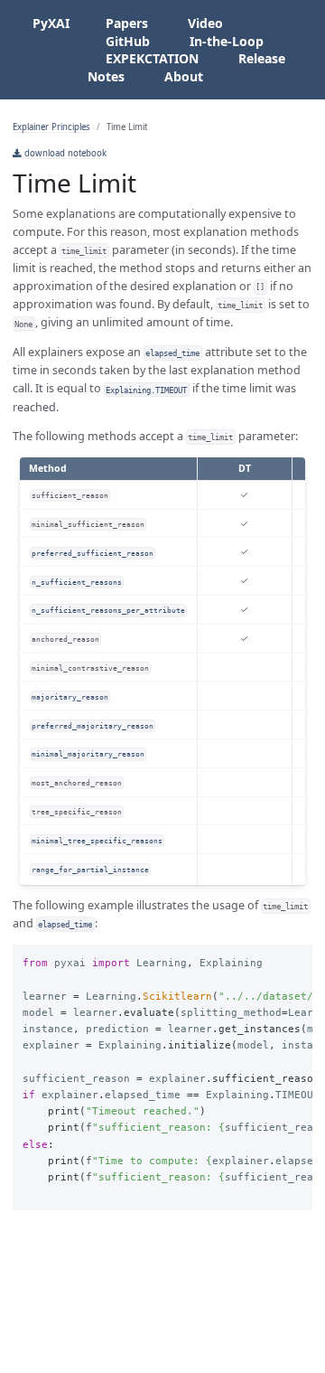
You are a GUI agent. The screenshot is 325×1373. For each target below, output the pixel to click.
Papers (127, 23)
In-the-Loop (227, 41)
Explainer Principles (51, 127)
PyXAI (51, 23)
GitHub (128, 41)
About (183, 76)
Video (205, 23)
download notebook (64, 153)
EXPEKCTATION (152, 58)
